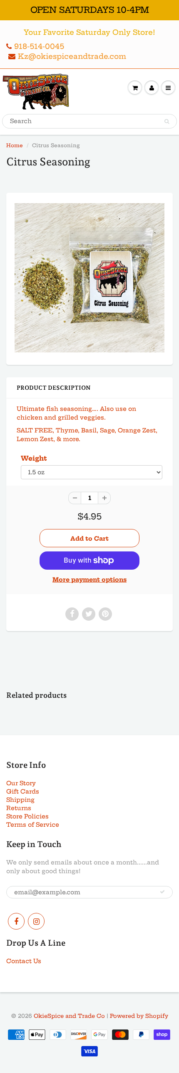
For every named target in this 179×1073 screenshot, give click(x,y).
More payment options (89, 579)
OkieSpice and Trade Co (69, 1015)
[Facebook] (16, 921)
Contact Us (23, 961)
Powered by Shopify (139, 1015)
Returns (18, 808)
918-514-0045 (39, 46)
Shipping (20, 800)
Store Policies (27, 816)
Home (14, 145)
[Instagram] (36, 921)
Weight (34, 458)
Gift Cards (22, 791)
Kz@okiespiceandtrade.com (72, 56)
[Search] (166, 121)
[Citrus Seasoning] (89, 277)
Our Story (21, 783)
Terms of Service (32, 824)
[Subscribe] (162, 891)
